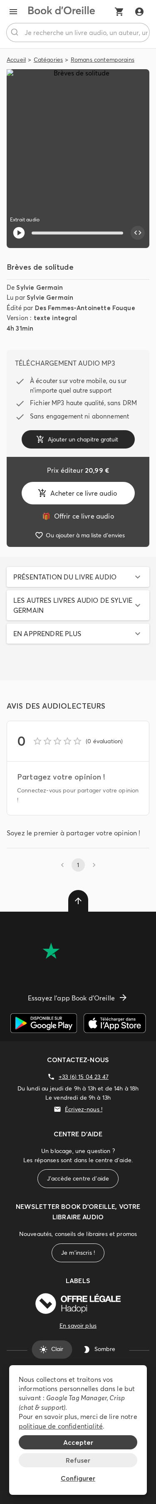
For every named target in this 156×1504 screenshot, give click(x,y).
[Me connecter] (139, 12)
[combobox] (78, 32)
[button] (78, 577)
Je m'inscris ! (78, 1252)
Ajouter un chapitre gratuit (83, 439)
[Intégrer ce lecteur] (138, 233)
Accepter (78, 1442)
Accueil (16, 59)
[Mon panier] (119, 12)
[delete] (78, 901)
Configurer (78, 1478)
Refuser (78, 1460)
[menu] (13, 12)
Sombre (104, 1349)
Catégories (48, 59)
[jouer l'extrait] (19, 233)
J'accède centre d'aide (78, 1178)
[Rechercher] (16, 32)
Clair (57, 1349)
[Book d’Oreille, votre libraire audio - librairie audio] (61, 12)
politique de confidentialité (61, 1426)
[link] (78, 516)
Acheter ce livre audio (83, 493)
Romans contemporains (102, 59)
